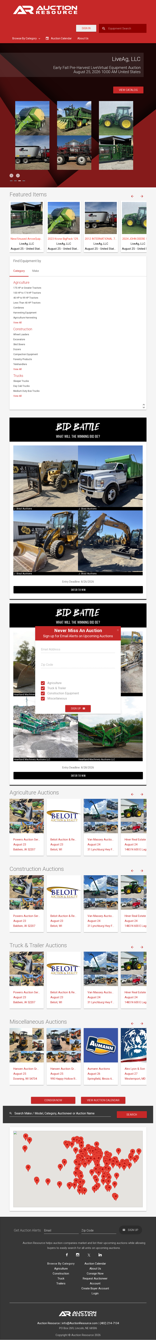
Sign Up (76, 708)
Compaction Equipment (25, 354)
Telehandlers (20, 364)
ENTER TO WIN (78, 590)
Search (132, 1114)
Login (95, 1293)
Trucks (18, 376)
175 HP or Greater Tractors (27, 288)
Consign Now (53, 1100)
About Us (82, 38)
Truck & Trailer (51, 688)
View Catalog (128, 89)
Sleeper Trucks (21, 381)
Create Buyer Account (95, 1288)
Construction (22, 329)
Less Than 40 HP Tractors (27, 302)
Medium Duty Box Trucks (26, 391)
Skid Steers (19, 344)
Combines (18, 307)
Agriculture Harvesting (25, 317)
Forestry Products (22, 359)
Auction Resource (48, 1323)
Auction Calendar (95, 1263)
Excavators (19, 339)
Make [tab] (35, 271)
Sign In (86, 28)
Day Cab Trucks (21, 386)
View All (17, 322)
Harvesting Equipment (25, 312)
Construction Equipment (51, 693)
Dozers (17, 349)
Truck (60, 1278)
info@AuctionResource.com (80, 1323)
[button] (11, 175)
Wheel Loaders (21, 334)
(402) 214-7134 (109, 1323)
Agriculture (51, 683)
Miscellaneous (51, 698)
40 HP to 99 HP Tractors (25, 297)
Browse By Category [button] (24, 38)
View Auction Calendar (103, 1100)
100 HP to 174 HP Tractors (27, 292)
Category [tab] (19, 271)
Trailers (60, 1283)
